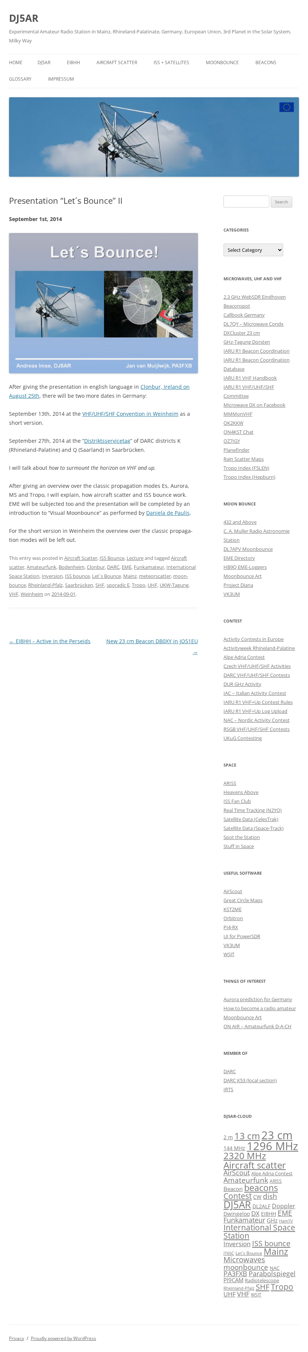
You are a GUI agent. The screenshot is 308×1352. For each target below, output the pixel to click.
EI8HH (73, 62)
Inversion (52, 576)
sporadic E (118, 585)
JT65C (228, 1253)
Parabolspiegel (272, 1273)
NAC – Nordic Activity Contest (256, 720)
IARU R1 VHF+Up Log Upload (255, 711)
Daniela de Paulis (168, 512)
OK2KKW (233, 423)
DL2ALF (261, 1206)
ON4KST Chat (238, 432)
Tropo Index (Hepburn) (249, 477)
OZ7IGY (231, 441)
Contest (237, 1196)
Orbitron (233, 918)
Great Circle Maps (243, 900)
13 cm (247, 1136)
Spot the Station (241, 837)
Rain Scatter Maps (243, 459)
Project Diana (238, 585)
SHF (99, 585)
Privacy (16, 1338)
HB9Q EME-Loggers (245, 567)
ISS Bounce (112, 558)
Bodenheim (72, 567)
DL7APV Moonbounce (248, 549)
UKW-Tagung (174, 585)
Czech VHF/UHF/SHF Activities (257, 666)
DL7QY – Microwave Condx (253, 323)
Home (16, 62)
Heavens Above (240, 792)
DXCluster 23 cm (241, 332)
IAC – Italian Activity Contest (254, 693)
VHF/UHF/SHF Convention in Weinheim (130, 413)
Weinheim (32, 594)
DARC (113, 567)
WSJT (228, 954)
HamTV (286, 1221)
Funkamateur (149, 567)
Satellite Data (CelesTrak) (250, 819)
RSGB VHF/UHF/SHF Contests (256, 729)
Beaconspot (236, 305)
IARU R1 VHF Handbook (250, 377)
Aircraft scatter (254, 1165)
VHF (13, 594)
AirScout (232, 891)
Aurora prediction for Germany (257, 999)
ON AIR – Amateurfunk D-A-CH (257, 1026)
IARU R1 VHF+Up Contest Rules (258, 702)
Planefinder (236, 450)
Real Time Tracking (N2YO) (252, 810)
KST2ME (232, 909)
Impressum (61, 79)
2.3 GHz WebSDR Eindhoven (254, 296)
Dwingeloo (236, 1213)
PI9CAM (233, 1280)
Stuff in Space (238, 846)
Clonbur (96, 567)
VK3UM (231, 594)
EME (126, 567)
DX (255, 1213)
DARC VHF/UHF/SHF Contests (256, 675)
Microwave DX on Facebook (254, 405)
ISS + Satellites (171, 62)
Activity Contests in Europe (253, 639)
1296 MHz (272, 1145)
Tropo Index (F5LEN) (246, 468)
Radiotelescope (262, 1280)
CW (257, 1196)
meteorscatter (155, 576)
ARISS (229, 783)
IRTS (228, 1089)
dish (270, 1196)
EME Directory (239, 558)
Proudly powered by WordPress (63, 1338)
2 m (228, 1137)
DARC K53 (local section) (250, 1080)
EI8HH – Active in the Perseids (50, 641)
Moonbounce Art (242, 576)
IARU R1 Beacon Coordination (256, 350)
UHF (152, 585)
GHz (272, 1220)
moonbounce (245, 1267)
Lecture (135, 558)
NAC (274, 1268)
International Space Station (259, 1231)
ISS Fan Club (237, 801)
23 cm (277, 1135)
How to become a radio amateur (259, 1008)
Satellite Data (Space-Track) (253, 828)
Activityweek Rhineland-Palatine (259, 648)
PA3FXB (235, 1273)
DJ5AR (23, 18)
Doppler (283, 1206)
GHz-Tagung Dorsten (246, 341)
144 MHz (234, 1148)
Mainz (130, 576)
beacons (261, 1188)
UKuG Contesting (242, 738)
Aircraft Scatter (117, 62)
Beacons (265, 62)
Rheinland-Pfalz (45, 585)
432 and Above (240, 522)
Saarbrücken (79, 585)
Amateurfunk (41, 567)
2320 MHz (244, 1156)
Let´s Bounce (106, 576)
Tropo (138, 585)
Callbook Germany (244, 314)
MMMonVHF (237, 414)
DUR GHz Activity (242, 684)
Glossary (20, 79)
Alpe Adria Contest (244, 657)
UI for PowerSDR (241, 936)
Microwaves (244, 1259)
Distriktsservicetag (107, 440)
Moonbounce (222, 62)
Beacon (233, 1189)
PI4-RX (230, 927)
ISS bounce (77, 576)
